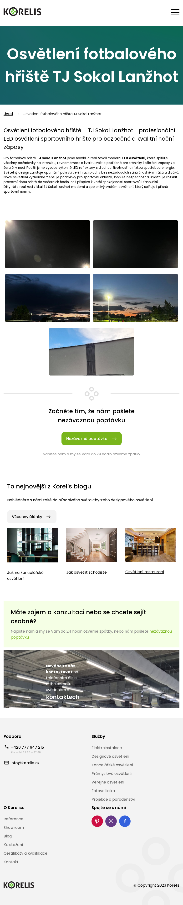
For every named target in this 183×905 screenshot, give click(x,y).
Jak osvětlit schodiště (86, 572)
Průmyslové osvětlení (112, 773)
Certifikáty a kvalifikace (25, 853)
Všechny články (27, 516)
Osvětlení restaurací (144, 572)
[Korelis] (22, 12)
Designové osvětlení (110, 756)
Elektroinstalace (107, 748)
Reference (13, 819)
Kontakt (11, 862)
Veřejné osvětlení (108, 782)
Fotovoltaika (103, 791)
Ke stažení (13, 844)
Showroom (14, 827)
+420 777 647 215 (27, 747)
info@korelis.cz (25, 763)
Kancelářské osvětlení (112, 765)
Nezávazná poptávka (86, 438)
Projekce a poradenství (113, 799)
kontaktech (63, 697)
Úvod (8, 113)
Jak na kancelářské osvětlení (25, 575)
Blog (8, 836)
